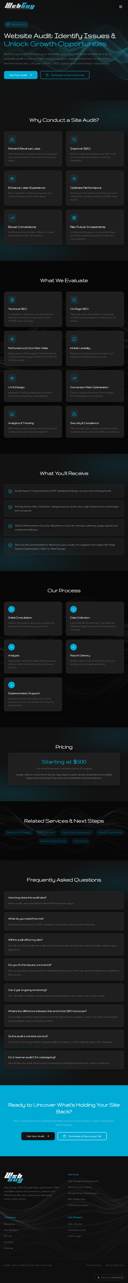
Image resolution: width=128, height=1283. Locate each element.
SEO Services (46, 832)
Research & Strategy (18, 832)
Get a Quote (75, 1224)
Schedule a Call (77, 1230)
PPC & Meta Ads (77, 1199)
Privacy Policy (94, 1265)
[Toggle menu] (120, 6)
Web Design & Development (83, 1181)
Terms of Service (115, 1265)
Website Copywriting (109, 832)
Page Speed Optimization (76, 832)
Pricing (8, 1236)
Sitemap (8, 1248)
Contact (8, 1242)
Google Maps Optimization (83, 1193)
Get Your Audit (18, 75)
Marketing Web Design (53, 841)
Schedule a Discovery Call (67, 75)
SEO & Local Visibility (80, 1187)
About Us (9, 1224)
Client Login (74, 1236)
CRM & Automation (78, 1205)
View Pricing (80, 841)
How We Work (11, 1230)
